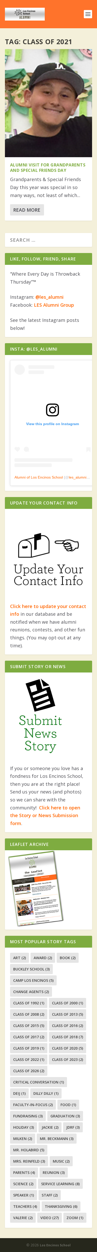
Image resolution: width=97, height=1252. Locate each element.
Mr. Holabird (28, 1149)
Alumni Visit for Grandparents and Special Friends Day (48, 167)
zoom (74, 1217)
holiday (23, 1127)
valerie (23, 1217)
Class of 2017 (28, 1036)
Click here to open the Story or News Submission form (45, 815)
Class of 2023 (67, 1059)
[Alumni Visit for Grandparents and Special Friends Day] (48, 103)
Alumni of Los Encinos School (38, 477)
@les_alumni (49, 297)
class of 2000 (67, 1003)
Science (23, 1183)
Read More (26, 210)
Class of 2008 (28, 1014)
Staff (50, 1195)
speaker (23, 1195)
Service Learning (60, 1183)
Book (68, 957)
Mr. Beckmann (56, 1138)
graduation (65, 1116)
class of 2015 (28, 1025)
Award (43, 957)
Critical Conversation (38, 1082)
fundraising (28, 1116)
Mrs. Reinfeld (29, 1161)
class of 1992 (28, 1003)
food (68, 1104)
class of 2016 (67, 1025)
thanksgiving (61, 1206)
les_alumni (77, 477)
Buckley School (31, 969)
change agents (31, 991)
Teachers (25, 1206)
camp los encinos (33, 980)
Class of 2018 (67, 1036)
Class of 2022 (28, 1059)
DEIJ (19, 1093)
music (61, 1161)
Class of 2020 (67, 1048)
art (19, 957)
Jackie (50, 1127)
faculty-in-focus (33, 1104)
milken (22, 1138)
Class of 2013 (67, 1014)
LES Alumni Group (54, 305)
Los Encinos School (55, 1245)
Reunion (54, 1172)
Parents (24, 1172)
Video (49, 1217)
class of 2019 (28, 1048)
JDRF (73, 1127)
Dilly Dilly (45, 1093)
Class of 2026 (28, 1070)
